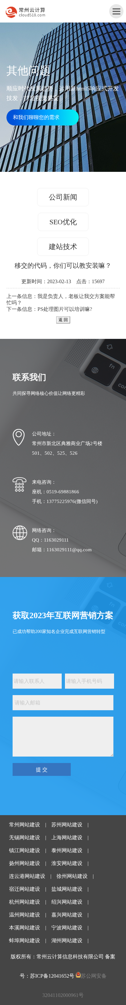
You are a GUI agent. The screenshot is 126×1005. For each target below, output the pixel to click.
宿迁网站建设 (24, 889)
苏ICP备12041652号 (52, 976)
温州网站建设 (24, 914)
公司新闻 (63, 197)
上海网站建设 (66, 837)
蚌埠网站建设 (24, 940)
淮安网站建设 (66, 863)
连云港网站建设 (27, 876)
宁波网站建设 (66, 927)
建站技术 (63, 247)
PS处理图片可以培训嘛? (64, 309)
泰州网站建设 (66, 850)
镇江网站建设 (24, 850)
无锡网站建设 (24, 837)
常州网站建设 (24, 824)
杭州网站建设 (24, 902)
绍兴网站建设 (66, 902)
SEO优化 (63, 222)
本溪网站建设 (24, 927)
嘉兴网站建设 (66, 914)
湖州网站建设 (66, 940)
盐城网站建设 (66, 889)
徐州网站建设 (72, 876)
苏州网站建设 (66, 824)
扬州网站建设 (24, 863)
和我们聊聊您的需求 (36, 117)
